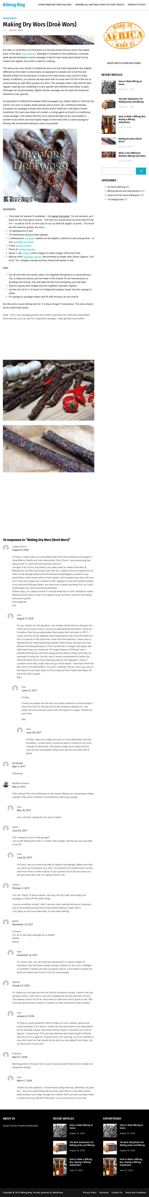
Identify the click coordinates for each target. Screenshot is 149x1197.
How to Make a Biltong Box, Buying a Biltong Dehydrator (132, 119)
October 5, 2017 (21, 888)
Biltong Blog (14, 4)
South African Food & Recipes (123, 195)
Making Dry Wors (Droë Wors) (130, 140)
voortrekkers (29, 53)
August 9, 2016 (20, 550)
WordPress (58, 1192)
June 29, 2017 (33, 732)
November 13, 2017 (22, 924)
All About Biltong (116, 187)
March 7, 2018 (19, 1057)
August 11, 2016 (25, 618)
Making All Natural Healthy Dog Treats (99, 4)
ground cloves (23, 245)
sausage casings (33, 256)
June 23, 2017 (29, 690)
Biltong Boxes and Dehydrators (124, 191)
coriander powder (22, 242)
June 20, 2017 (19, 830)
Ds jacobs (17, 763)
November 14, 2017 (27, 955)
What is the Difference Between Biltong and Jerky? (132, 154)
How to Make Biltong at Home (130, 83)
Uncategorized (10, 18)
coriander (30, 238)
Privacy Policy (137, 4)
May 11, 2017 (19, 786)
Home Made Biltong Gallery (55, 4)
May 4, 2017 (18, 766)
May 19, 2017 (24, 810)
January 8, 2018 (21, 985)
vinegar (26, 253)
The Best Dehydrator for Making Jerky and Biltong (131, 100)
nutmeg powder (26, 249)
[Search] (141, 171)
